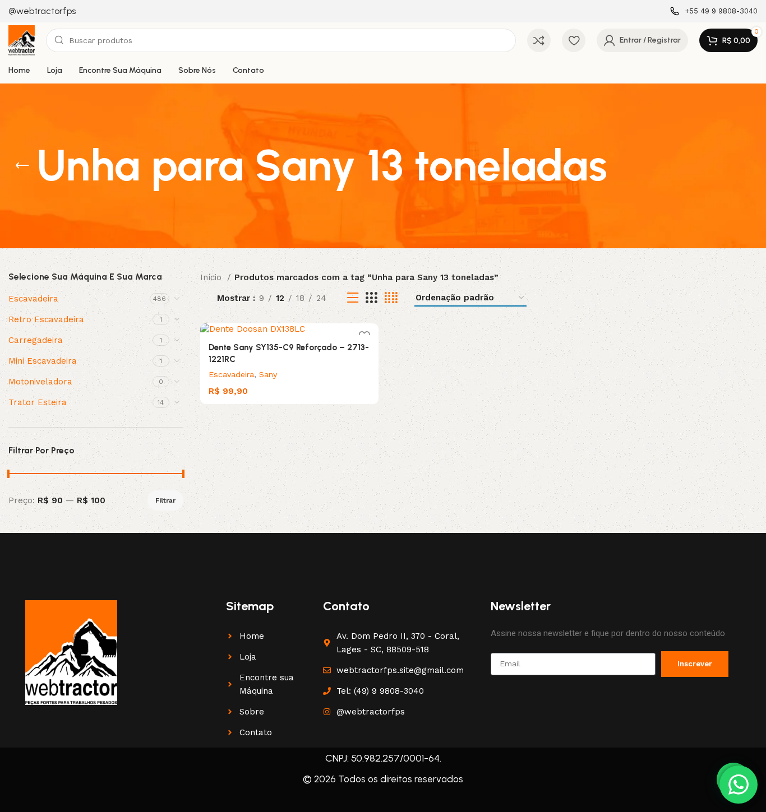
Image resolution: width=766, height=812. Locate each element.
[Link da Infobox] (42, 11)
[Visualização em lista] (352, 298)
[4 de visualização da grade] (391, 298)
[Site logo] (21, 40)
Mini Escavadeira (42, 361)
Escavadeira (33, 299)
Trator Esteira (37, 402)
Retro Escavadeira (46, 319)
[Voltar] (22, 166)
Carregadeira (35, 340)
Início (212, 277)
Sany (268, 374)
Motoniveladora (40, 382)
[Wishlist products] (573, 40)
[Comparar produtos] (539, 40)
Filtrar (165, 500)
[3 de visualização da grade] (371, 298)
